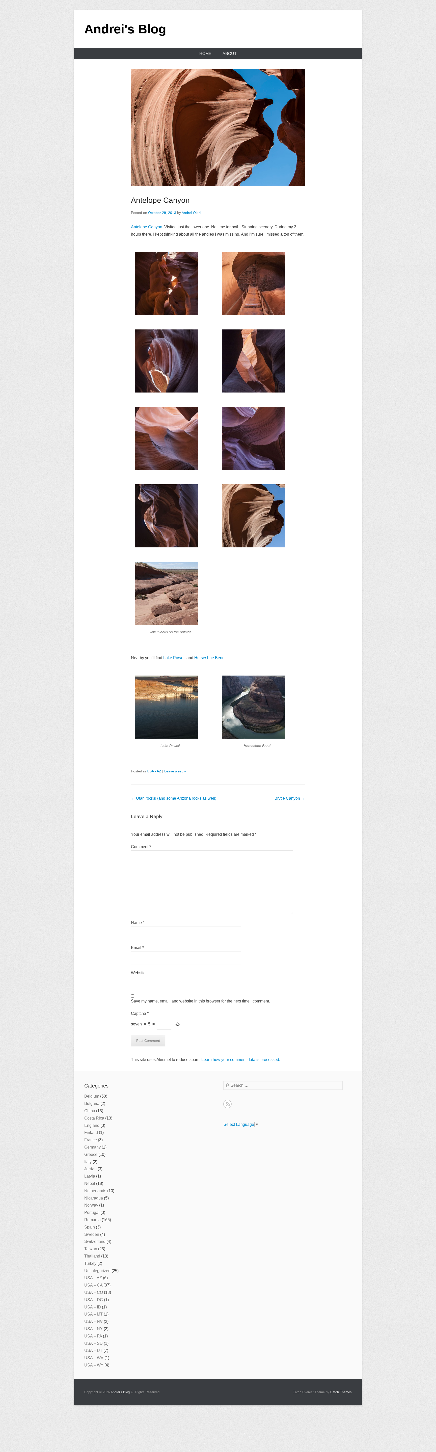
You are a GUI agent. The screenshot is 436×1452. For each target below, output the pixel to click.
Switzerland (94, 1241)
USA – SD (93, 1343)
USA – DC (93, 1300)
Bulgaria (91, 1103)
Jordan (90, 1169)
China (89, 1111)
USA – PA (93, 1336)
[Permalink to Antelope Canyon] (218, 127)
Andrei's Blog (125, 29)
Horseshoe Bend (209, 658)
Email (137, 947)
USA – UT (93, 1350)
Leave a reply (175, 771)
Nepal (89, 1183)
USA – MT (93, 1314)
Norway (91, 1205)
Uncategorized (97, 1271)
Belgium (91, 1096)
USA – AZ (93, 1278)
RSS (227, 1104)
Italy (88, 1162)
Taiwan (90, 1249)
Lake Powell (174, 658)
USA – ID (92, 1307)
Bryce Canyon (290, 798)
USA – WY (93, 1365)
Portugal (91, 1212)
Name (137, 922)
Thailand (92, 1256)
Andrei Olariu (192, 213)
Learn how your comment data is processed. (240, 1059)
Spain (89, 1227)
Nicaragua (93, 1198)
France (90, 1140)
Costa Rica (94, 1118)
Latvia (89, 1176)
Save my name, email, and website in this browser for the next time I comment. (200, 1001)
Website (138, 973)
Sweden (91, 1234)
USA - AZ (154, 771)
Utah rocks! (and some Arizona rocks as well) (173, 798)
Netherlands (95, 1191)
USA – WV (93, 1358)
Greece (90, 1154)
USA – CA (93, 1285)
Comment (141, 847)
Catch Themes (341, 1392)
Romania (92, 1220)
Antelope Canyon (160, 200)
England (91, 1125)
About (230, 53)
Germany (92, 1147)
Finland (91, 1132)
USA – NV (93, 1321)
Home (205, 53)
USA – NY (93, 1329)
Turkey (90, 1263)
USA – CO (93, 1292)
